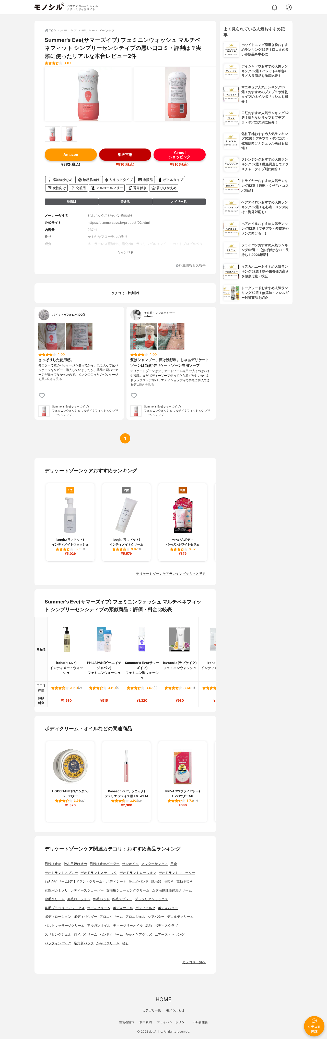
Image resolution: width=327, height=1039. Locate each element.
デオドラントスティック (98, 873)
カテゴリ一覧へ (194, 962)
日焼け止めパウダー (105, 864)
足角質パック (84, 943)
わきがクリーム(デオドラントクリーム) (74, 881)
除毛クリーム (55, 899)
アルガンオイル (98, 925)
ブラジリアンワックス (151, 899)
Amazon (70, 154)
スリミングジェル (58, 934)
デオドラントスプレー (61, 873)
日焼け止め (53, 864)
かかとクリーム (108, 943)
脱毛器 (156, 881)
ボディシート (116, 881)
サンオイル (130, 864)
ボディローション (58, 917)
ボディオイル (123, 908)
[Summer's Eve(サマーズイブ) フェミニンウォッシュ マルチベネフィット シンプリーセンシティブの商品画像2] (177, 94)
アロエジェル (135, 917)
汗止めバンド (139, 881)
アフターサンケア (154, 864)
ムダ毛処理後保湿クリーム (172, 890)
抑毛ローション (78, 899)
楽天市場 (125, 154)
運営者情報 (126, 1022)
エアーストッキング (169, 934)
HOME (163, 999)
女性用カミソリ (56, 890)
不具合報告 (200, 1022)
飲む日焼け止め (75, 864)
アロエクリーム (111, 917)
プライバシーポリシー (172, 1022)
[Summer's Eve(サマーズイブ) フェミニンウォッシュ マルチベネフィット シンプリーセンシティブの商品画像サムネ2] (69, 134)
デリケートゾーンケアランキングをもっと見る (171, 574)
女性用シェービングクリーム (127, 890)
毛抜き (169, 881)
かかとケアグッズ (138, 934)
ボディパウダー (85, 917)
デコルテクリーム (180, 917)
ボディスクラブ (166, 925)
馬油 (148, 925)
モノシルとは (175, 1010)
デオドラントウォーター (177, 873)
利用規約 (145, 1022)
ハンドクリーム (111, 934)
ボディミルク (145, 908)
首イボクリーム (85, 934)
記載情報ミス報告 (192, 265)
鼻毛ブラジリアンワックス (65, 908)
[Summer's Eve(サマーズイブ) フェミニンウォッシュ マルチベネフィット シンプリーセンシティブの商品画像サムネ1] (52, 134)
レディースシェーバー (87, 890)
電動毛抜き (184, 881)
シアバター (156, 917)
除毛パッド (101, 899)
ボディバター (168, 908)
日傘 (173, 864)
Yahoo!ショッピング (179, 154)
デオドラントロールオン (138, 873)
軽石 (125, 943)
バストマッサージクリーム (65, 925)
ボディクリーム (98, 908)
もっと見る (125, 252)
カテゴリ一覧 (152, 1010)
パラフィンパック (58, 943)
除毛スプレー (122, 899)
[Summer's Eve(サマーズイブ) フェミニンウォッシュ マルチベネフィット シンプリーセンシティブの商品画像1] (88, 94)
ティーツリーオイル (128, 925)
